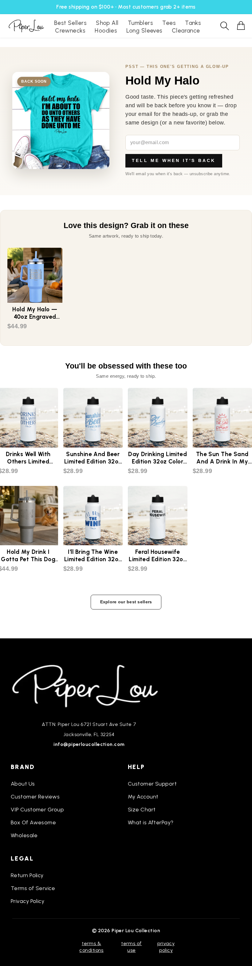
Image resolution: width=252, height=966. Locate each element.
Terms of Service (33, 888)
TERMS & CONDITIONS (91, 946)
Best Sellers (70, 22)
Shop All (107, 22)
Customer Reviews (35, 796)
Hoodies (106, 30)
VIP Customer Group (37, 809)
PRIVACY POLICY (166, 946)
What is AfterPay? (151, 822)
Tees (169, 22)
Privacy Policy (27, 901)
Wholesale (24, 835)
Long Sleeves (144, 30)
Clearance (186, 30)
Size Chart (142, 809)
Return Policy (27, 875)
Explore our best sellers (126, 601)
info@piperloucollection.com (88, 744)
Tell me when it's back (173, 160)
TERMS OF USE (131, 946)
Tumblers (140, 22)
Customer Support (152, 783)
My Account (143, 796)
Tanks (193, 22)
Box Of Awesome (33, 822)
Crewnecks (70, 30)
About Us (23, 783)
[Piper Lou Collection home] (89, 685)
